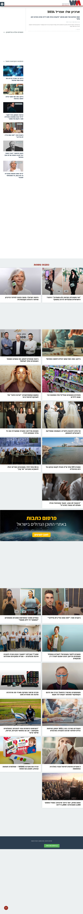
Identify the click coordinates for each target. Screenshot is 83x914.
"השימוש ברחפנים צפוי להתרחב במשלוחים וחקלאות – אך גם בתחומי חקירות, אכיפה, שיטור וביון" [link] (21, 730)
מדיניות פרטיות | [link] (48, 841)
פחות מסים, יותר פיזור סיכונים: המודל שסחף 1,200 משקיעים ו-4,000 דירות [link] (63, 803)
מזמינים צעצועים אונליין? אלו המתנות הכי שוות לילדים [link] (64, 396)
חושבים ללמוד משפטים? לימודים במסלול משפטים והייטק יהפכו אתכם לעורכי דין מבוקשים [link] (64, 656)
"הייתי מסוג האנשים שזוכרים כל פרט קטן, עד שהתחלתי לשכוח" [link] (14, 175)
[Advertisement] (11, 18)
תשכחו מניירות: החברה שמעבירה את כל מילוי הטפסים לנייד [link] (22, 432)
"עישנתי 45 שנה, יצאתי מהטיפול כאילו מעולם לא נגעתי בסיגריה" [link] (65, 504)
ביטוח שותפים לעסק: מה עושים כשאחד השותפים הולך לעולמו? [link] (23, 360)
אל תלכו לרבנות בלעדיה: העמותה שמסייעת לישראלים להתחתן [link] (63, 432)
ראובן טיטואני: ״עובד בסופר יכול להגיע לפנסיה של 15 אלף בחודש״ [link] (14, 155)
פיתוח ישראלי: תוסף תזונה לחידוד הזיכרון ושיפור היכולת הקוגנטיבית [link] (22, 298)
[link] (2, 4)
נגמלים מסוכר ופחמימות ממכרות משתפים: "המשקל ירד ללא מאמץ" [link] (22, 619)
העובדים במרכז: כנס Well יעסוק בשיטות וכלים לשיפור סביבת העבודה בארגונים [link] (64, 729)
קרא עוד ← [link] (78, 29)
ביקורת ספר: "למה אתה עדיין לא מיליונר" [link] (64, 618)
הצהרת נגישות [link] (34, 841)
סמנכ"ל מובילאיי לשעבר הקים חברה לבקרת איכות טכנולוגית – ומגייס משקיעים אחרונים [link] (21, 655)
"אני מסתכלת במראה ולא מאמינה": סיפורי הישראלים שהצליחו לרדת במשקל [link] (64, 298)
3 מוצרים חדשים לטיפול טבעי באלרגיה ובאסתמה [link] (65, 767)
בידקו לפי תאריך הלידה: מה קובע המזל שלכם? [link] (14, 79)
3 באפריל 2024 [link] (69, 22)
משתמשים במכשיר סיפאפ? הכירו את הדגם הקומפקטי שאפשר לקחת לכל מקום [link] (63, 693)
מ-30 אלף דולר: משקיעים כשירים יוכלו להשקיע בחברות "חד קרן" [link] (23, 468)
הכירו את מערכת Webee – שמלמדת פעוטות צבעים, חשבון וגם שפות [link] (21, 767)
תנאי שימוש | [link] (41, 841)
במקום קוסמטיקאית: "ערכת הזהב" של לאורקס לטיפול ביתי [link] (23, 396)
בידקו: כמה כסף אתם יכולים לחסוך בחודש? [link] (14, 98)
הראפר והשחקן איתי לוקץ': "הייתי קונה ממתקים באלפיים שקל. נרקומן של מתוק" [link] (14, 117)
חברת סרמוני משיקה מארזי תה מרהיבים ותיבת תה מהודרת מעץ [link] (22, 693)
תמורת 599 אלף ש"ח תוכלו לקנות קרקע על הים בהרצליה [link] (63, 468)
